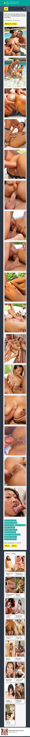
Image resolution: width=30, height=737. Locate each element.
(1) (8, 545)
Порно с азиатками (20, 525)
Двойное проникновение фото (12, 534)
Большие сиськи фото (10, 539)
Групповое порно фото (10, 537)
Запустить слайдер (11, 24)
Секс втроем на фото (10, 520)
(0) (15, 545)
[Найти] (24, 9)
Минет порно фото (10, 527)
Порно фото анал (9, 525)
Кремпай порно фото (10, 532)
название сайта (11, 3)
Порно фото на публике (11, 523)
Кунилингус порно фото (11, 530)
